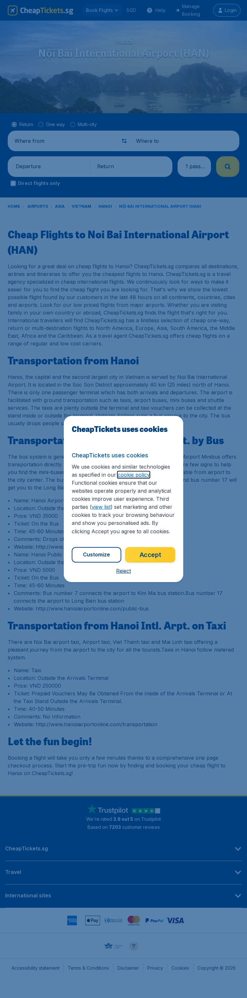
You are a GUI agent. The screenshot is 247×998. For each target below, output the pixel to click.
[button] (123, 571)
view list (101, 507)
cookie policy (134, 475)
